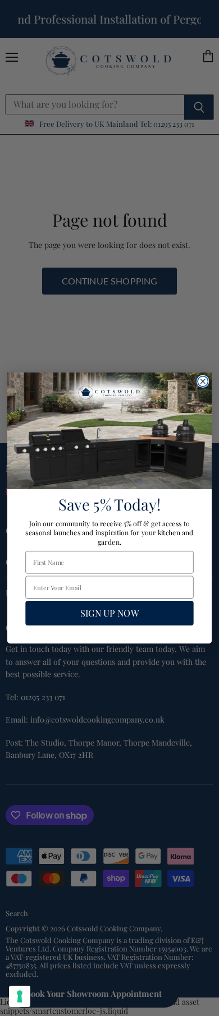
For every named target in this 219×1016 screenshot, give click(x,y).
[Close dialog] (203, 381)
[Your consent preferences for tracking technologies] (19, 996)
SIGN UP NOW (109, 613)
